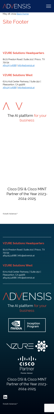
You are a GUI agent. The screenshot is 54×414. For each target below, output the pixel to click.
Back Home (23, 14)
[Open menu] (48, 6)
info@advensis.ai (26, 65)
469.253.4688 (9, 65)
